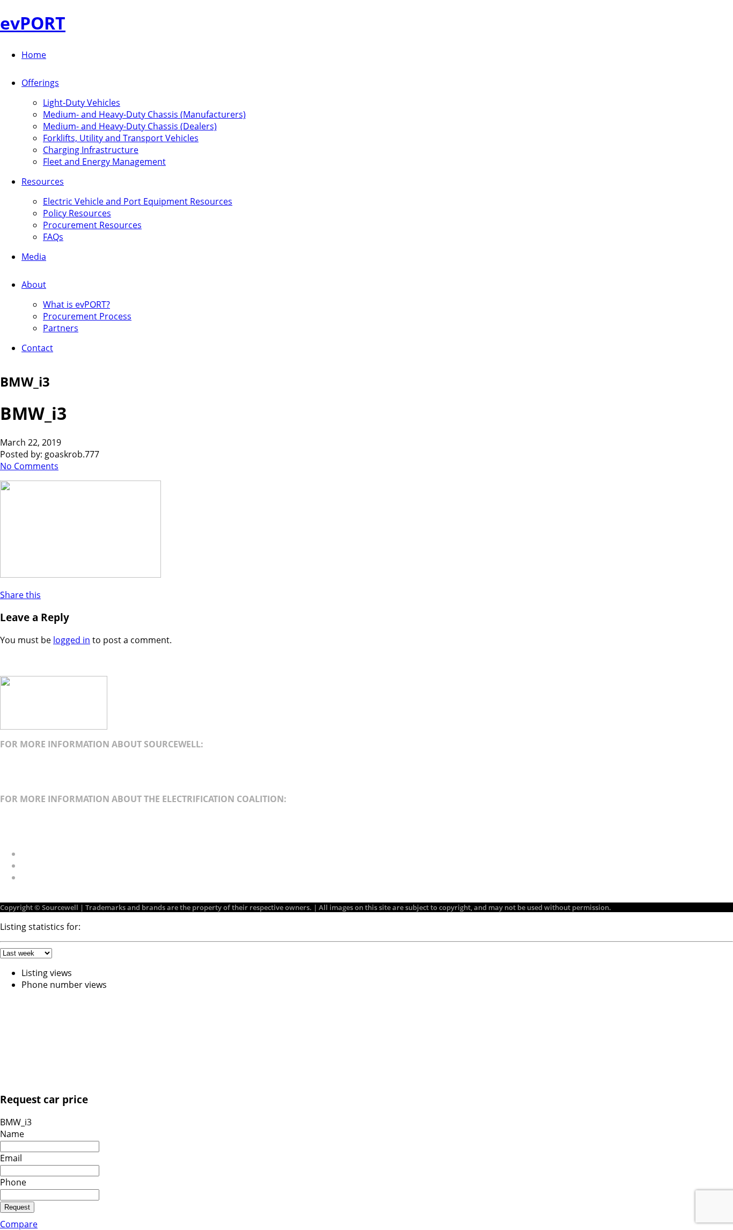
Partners (60, 328)
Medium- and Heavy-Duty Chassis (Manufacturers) (144, 114)
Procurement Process (87, 316)
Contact (37, 348)
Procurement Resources (92, 225)
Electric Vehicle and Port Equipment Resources (137, 201)
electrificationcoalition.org (53, 820)
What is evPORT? (76, 304)
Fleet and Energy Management (104, 162)
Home (33, 55)
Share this (20, 595)
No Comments (29, 466)
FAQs (53, 237)
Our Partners (48, 854)
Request (17, 1207)
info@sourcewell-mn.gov (49, 778)
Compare (19, 1224)
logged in (71, 640)
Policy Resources (77, 213)
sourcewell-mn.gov (38, 765)
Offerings (40, 83)
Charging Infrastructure (90, 150)
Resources (42, 181)
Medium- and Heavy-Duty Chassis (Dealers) (130, 126)
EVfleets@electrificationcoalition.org (73, 833)
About (33, 284)
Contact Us (43, 865)
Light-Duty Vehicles (81, 102)
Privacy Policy (48, 877)
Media (33, 257)
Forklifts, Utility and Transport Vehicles (121, 138)
